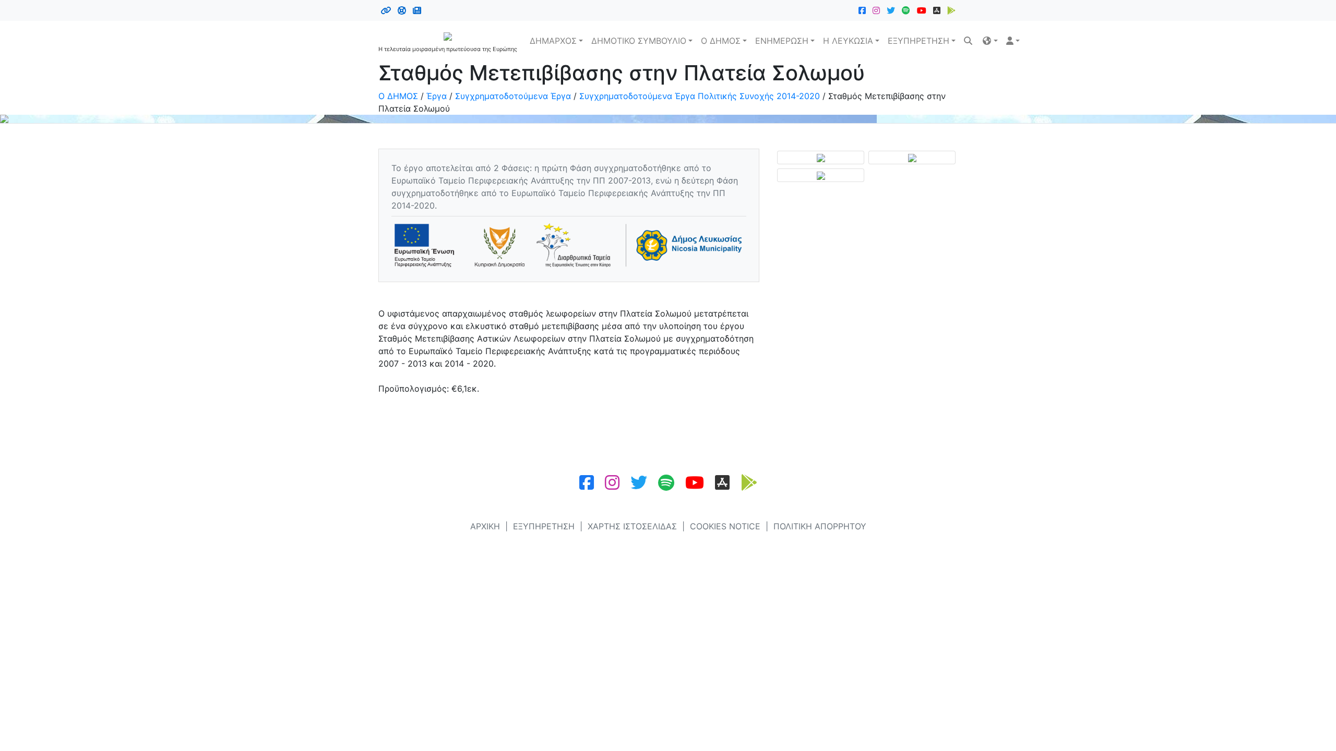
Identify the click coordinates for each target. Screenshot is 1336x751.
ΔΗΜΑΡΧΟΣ (553, 40)
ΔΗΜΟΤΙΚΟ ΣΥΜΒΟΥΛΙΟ (638, 40)
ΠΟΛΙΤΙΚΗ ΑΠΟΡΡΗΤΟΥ (819, 526)
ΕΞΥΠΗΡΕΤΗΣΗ (918, 40)
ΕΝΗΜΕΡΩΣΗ (781, 40)
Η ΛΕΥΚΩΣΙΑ (848, 40)
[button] (990, 40)
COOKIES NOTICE (725, 526)
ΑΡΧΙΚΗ (485, 526)
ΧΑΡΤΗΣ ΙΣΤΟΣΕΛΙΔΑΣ (632, 526)
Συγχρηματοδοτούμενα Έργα (513, 96)
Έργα (436, 96)
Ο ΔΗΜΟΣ (721, 40)
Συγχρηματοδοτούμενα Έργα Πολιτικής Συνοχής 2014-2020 (699, 96)
